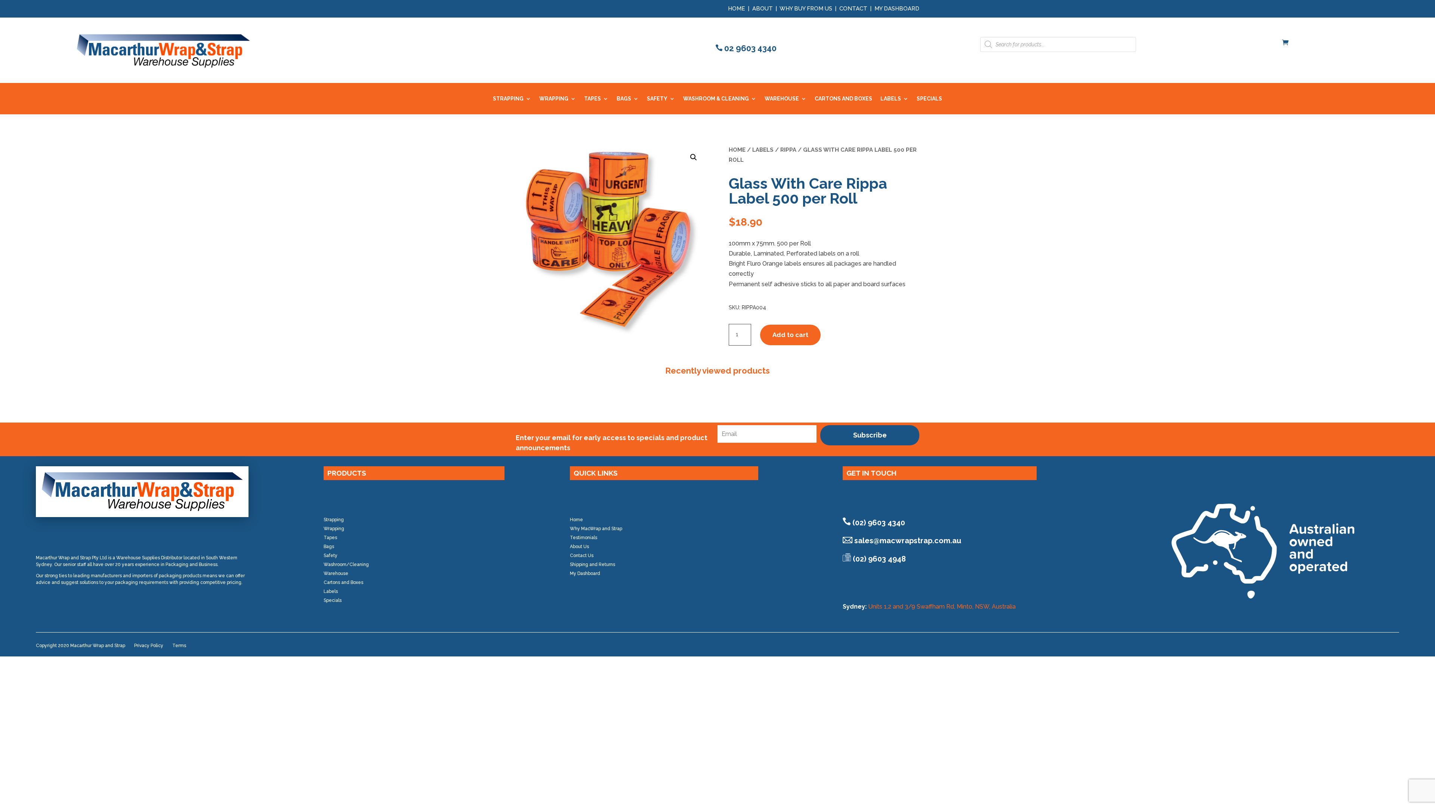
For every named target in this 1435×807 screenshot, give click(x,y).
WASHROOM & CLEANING (716, 99)
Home (736, 8)
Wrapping (334, 528)
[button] (693, 157)
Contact (853, 8)
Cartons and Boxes (343, 582)
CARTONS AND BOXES (843, 99)
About (762, 8)
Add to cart (790, 334)
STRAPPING (508, 99)
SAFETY (657, 99)
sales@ (907, 540)
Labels (763, 149)
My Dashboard (896, 8)
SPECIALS (929, 99)
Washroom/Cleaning (346, 564)
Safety (330, 555)
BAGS (624, 99)
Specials (333, 600)
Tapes (330, 537)
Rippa (788, 149)
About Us (579, 546)
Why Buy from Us (807, 8)
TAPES (592, 99)
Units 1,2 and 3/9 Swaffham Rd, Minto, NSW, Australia (942, 606)
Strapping (334, 519)
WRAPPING (553, 99)
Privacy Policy (148, 645)
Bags (329, 546)
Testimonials (583, 537)
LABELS (890, 99)
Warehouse (336, 573)
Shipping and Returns (592, 564)
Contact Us (581, 555)
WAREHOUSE (782, 99)
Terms (179, 645)
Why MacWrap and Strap (596, 528)
